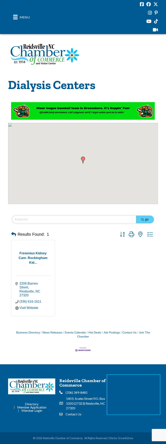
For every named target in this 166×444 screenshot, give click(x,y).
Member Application (31, 407)
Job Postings (111, 332)
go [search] (147, 219)
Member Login (31, 410)
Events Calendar (75, 332)
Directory (31, 404)
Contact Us (129, 332)
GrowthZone (125, 438)
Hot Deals (94, 332)
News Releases (52, 332)
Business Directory (28, 332)
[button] (83, 160)
